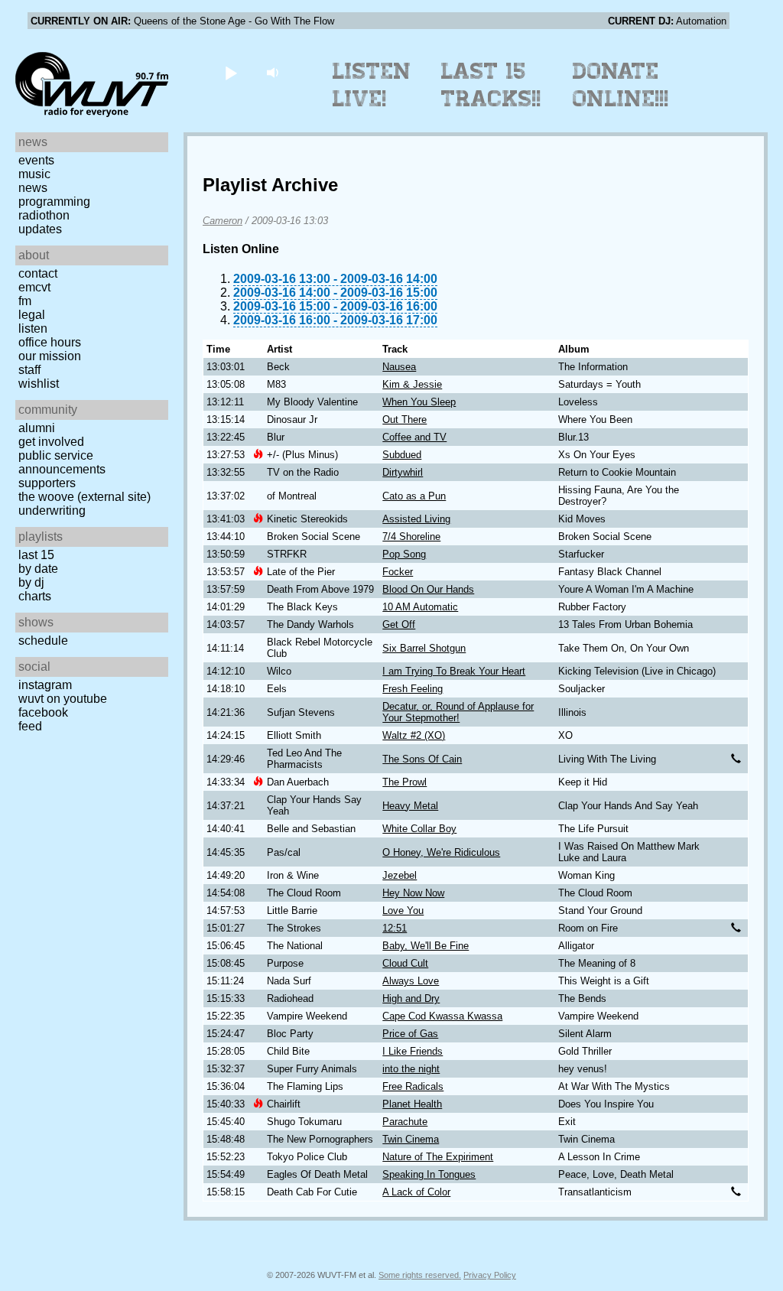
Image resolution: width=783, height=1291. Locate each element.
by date (38, 568)
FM (24, 300)
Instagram (45, 684)
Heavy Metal (410, 805)
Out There (404, 419)
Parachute (404, 1121)
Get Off (398, 624)
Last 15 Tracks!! (491, 84)
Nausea (399, 366)
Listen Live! (372, 84)
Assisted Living (416, 519)
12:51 (394, 928)
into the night (411, 1069)
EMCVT (34, 287)
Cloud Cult (405, 963)
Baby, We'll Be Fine (425, 945)
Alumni (36, 427)
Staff (29, 369)
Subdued (401, 454)
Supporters (47, 482)
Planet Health (412, 1104)
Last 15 (36, 554)
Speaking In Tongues (429, 1174)
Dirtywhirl (402, 472)
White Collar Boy (419, 828)
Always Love (410, 981)
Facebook (43, 712)
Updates (40, 229)
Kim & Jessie (412, 384)
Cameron (222, 220)
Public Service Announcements (62, 462)
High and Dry (411, 998)
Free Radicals (412, 1086)
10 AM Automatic (420, 607)
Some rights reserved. (420, 1275)
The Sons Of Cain (422, 759)
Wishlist (38, 383)
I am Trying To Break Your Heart (453, 671)
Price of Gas (410, 1033)
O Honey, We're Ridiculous (441, 852)
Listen (32, 328)
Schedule (43, 640)
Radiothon (44, 215)
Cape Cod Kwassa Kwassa (442, 1016)
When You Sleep (419, 402)
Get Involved (51, 441)
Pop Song (404, 554)
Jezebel (399, 875)
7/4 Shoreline (411, 536)
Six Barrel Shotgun (424, 648)
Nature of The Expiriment (437, 1157)
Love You (403, 910)
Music (34, 173)
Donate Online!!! (621, 84)
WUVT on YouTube (62, 698)
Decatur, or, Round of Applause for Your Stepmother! (458, 712)
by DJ (31, 582)
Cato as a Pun (414, 496)
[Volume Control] (274, 72)
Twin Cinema (410, 1139)
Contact (37, 273)
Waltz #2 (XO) (413, 735)
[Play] (230, 72)
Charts (34, 596)
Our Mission (49, 356)
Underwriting (52, 510)
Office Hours (49, 342)
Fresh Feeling (412, 688)
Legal (31, 314)
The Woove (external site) (84, 496)
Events (36, 160)
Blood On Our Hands (428, 589)
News (32, 187)
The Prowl (404, 782)
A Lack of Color (416, 1192)
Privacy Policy (489, 1275)
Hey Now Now (413, 893)
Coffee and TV (414, 437)
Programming (54, 201)
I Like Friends (412, 1051)
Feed (30, 726)
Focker (397, 571)
